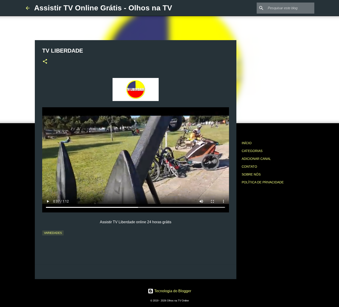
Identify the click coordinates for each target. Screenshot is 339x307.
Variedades (53, 233)
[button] (45, 62)
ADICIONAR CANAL (256, 159)
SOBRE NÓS (251, 174)
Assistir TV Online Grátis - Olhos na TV (103, 8)
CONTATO (249, 166)
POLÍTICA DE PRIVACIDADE (263, 182)
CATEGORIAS (252, 151)
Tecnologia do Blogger (172, 291)
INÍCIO (247, 143)
